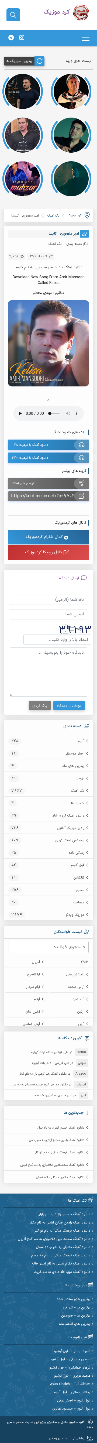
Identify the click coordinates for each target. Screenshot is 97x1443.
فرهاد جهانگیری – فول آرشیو (69, 1367)
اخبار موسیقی (74, 753)
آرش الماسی (31, 1024)
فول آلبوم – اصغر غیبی (73, 1400)
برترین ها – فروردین (75, 1315)
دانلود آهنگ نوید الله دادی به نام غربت (62, 1272)
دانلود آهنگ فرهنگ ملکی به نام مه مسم (60, 1255)
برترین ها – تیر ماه (76, 1307)
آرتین (80, 1011)
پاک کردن (39, 705)
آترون (36, 962)
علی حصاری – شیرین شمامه (53, 1095)
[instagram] (21, 38)
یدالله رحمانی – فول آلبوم (72, 1392)
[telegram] (11, 38)
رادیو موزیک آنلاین (70, 828)
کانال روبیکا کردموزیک (44, 552)
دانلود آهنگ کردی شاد (68, 815)
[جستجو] (13, 15)
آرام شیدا (78, 999)
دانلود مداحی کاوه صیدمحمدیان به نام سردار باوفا (35, 1084)
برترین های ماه (73, 766)
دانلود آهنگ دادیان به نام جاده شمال (60, 1177)
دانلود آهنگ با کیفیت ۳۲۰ (30, 457)
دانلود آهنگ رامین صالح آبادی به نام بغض (56, 1140)
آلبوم (81, 741)
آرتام (37, 999)
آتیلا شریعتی (75, 974)
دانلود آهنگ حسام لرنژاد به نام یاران (60, 1127)
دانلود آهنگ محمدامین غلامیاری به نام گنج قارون (52, 1165)
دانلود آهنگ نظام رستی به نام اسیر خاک (61, 1263)
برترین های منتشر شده (73, 1299)
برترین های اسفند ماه (74, 1324)
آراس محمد (76, 987)
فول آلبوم (77, 865)
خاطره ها (77, 803)
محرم (80, 890)
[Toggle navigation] (86, 37)
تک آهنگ (77, 791)
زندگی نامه (76, 853)
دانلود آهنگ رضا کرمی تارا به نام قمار (43, 1073)
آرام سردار (33, 987)
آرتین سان (32, 1011)
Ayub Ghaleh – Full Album (70, 1384)
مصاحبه (78, 902)
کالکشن (78, 877)
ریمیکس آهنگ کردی (69, 840)
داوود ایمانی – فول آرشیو (72, 1351)
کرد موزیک (74, 215)
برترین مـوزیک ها (19, 61)
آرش (81, 1024)
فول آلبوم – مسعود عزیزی (71, 1408)
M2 (85, 962)
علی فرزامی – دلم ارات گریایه (49, 1052)
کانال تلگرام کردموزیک (45, 537)
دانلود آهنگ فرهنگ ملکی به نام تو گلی (59, 1152)
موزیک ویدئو (74, 915)
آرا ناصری (33, 974)
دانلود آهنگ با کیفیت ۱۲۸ (30, 445)
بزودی (79, 778)
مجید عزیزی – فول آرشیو (72, 1376)
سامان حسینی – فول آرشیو (70, 1359)
